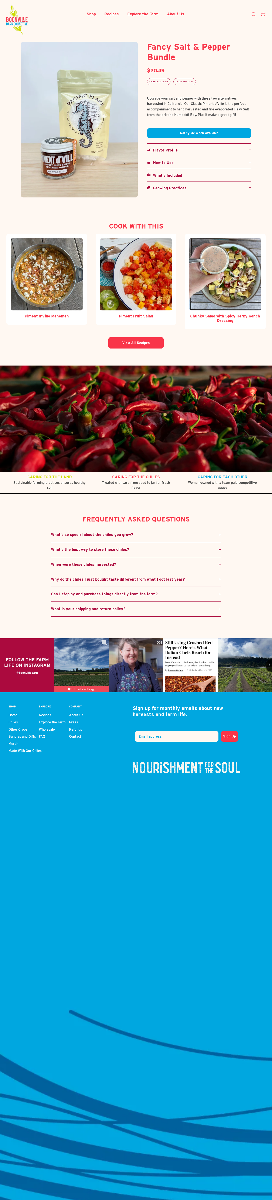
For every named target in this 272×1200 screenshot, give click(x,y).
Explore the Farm (143, 14)
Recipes (111, 14)
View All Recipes (136, 343)
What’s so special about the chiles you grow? (92, 534)
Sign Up (229, 736)
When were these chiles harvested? (83, 564)
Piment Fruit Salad (136, 316)
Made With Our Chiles (25, 751)
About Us (175, 14)
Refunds (75, 729)
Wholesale (47, 729)
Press (73, 722)
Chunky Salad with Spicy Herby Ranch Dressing (225, 318)
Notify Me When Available (199, 133)
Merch (13, 744)
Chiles (13, 722)
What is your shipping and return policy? (88, 609)
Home (13, 715)
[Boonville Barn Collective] (17, 20)
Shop (91, 14)
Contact (75, 736)
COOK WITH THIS (136, 226)
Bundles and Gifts (22, 736)
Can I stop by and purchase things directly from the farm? (104, 594)
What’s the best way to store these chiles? (90, 549)
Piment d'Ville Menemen (47, 316)
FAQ (42, 736)
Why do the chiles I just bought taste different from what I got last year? (118, 579)
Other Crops (17, 729)
